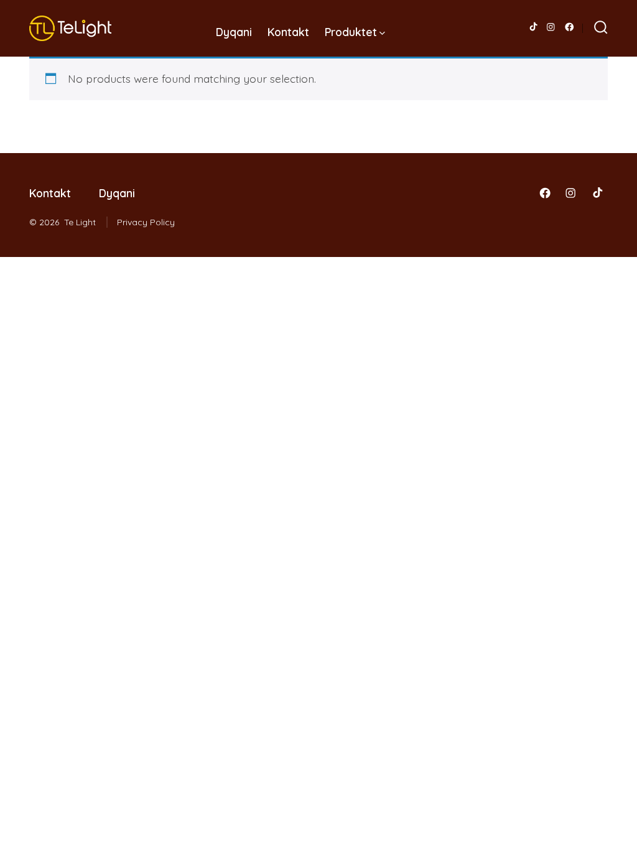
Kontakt (288, 32)
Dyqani (234, 32)
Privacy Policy (146, 222)
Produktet (351, 32)
